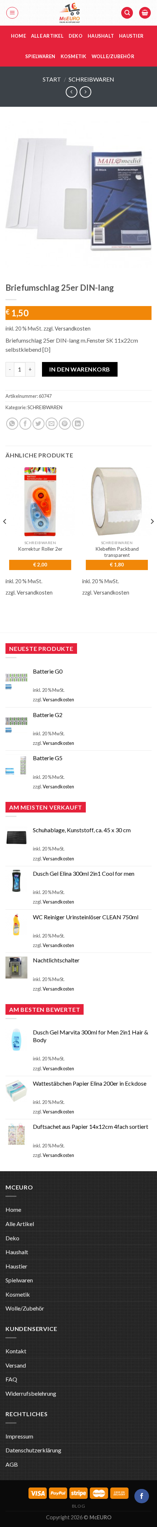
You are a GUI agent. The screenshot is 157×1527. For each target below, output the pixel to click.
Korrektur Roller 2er (40, 549)
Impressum (19, 1436)
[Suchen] (127, 13)
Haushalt (101, 36)
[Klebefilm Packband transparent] (117, 501)
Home (18, 36)
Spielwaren (40, 56)
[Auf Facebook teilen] (25, 424)
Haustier (131, 36)
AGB (11, 1464)
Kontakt (15, 1350)
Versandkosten (73, 328)
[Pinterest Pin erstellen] (65, 424)
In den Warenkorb (79, 369)
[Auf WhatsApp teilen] (12, 424)
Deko (76, 36)
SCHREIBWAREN (91, 79)
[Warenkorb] (145, 13)
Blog (78, 1506)
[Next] (152, 536)
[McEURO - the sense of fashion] (69, 13)
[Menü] (12, 13)
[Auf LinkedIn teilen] (78, 424)
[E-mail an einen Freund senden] (52, 424)
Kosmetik (74, 56)
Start (52, 79)
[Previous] (5, 536)
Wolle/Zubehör (113, 56)
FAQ (11, 1379)
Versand (15, 1365)
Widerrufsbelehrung (30, 1393)
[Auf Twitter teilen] (38, 424)
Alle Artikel (47, 36)
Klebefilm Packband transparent (117, 552)
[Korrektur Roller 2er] (40, 501)
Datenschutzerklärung (33, 1450)
